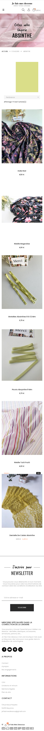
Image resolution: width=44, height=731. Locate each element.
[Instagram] (20, 649)
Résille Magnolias (22, 243)
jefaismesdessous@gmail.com (14, 711)
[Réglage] (29, 10)
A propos (5, 666)
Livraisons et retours (9, 685)
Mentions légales (8, 689)
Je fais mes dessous (22, 4)
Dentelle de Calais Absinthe (22, 535)
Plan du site (6, 692)
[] (22, 150)
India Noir (22, 171)
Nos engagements (9, 670)
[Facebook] (4, 649)
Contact (5, 663)
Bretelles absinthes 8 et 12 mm (22, 316)
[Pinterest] (15, 649)
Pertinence (22, 97)
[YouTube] (9, 649)
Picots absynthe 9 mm (22, 389)
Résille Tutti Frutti (22, 462)
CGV (3, 682)
